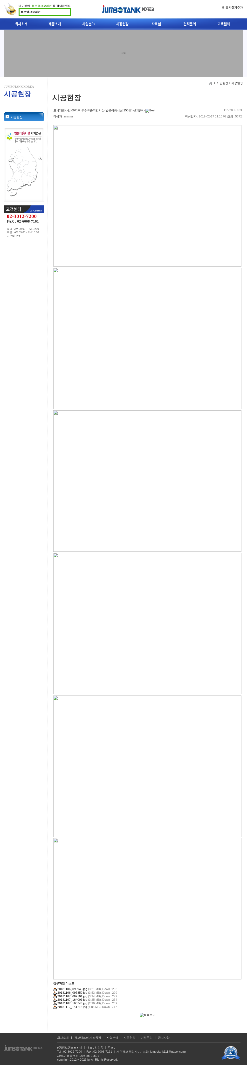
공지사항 (164, 1037)
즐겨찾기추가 (234, 7)
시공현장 (16, 117)
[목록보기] (147, 1015)
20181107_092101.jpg (72, 996)
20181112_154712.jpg (72, 1007)
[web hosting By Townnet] (230, 1052)
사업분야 (112, 1037)
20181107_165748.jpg (72, 1003)
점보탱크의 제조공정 (87, 1037)
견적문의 (146, 1037)
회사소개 (63, 1037)
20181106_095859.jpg (72, 992)
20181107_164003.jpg (72, 999)
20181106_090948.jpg (72, 989)
